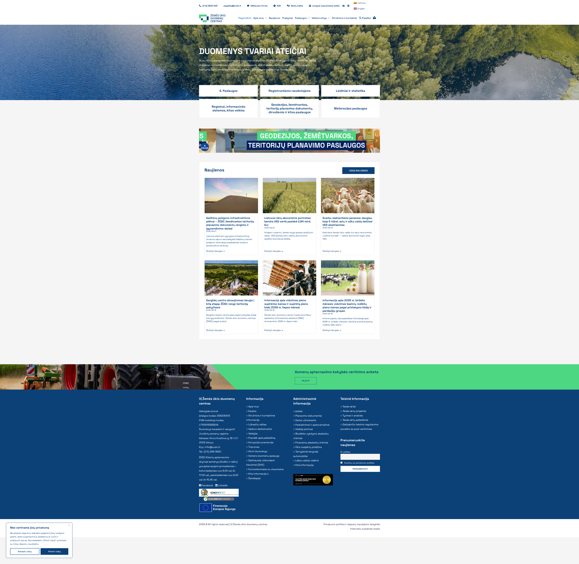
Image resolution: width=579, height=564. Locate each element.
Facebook (207, 485)
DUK (280, 5)
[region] (39, 540)
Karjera (252, 411)
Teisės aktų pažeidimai (355, 420)
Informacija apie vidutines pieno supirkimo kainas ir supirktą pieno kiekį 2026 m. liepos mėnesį (286, 304)
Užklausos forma (260, 5)
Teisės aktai (349, 406)
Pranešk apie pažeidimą (261, 437)
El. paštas (345, 451)
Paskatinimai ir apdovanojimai (312, 424)
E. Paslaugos (228, 91)
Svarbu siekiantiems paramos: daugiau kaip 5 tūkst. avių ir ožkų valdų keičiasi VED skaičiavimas (347, 221)
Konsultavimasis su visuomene (265, 469)
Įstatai (298, 411)
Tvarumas (253, 447)
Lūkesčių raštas (257, 424)
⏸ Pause (205, 147)
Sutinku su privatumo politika (359, 462)
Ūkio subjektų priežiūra (308, 447)
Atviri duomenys (257, 451)
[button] (265, 18)
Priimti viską (54, 551)
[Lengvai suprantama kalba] (374, 18)
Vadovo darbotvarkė (260, 429)
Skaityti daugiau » (215, 251)
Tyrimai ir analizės (353, 415)
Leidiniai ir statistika (350, 91)
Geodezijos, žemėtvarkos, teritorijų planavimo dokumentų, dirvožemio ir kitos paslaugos (289, 108)
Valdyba (253, 433)
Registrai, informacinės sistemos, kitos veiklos (228, 108)
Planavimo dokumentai (308, 415)
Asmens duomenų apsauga (263, 455)
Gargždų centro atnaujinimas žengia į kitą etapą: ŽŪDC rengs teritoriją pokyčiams (230, 304)
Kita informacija (304, 465)
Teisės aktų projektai (354, 411)
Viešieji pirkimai (304, 429)
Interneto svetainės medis (365, 528)
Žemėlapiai (254, 478)
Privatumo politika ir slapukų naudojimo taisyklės (352, 524)
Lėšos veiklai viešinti (307, 460)
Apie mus (253, 406)
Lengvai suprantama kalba (326, 5)
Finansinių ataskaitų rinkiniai (311, 442)
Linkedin (222, 485)
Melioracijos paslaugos (350, 108)
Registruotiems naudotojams (289, 91)
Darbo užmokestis (305, 420)
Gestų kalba (298, 5)
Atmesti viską (25, 551)
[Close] (69, 525)
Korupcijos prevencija (260, 442)
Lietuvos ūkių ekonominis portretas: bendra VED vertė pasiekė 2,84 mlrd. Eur (287, 221)
